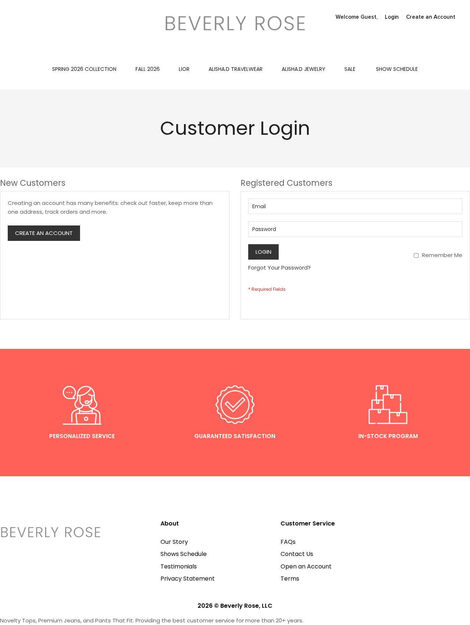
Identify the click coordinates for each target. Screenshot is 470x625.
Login (392, 17)
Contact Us (297, 554)
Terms (290, 578)
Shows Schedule (183, 554)
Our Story (174, 542)
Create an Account (430, 17)
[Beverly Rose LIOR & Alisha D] (235, 23)
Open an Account (306, 566)
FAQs (288, 542)
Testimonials (178, 566)
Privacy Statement (187, 578)
